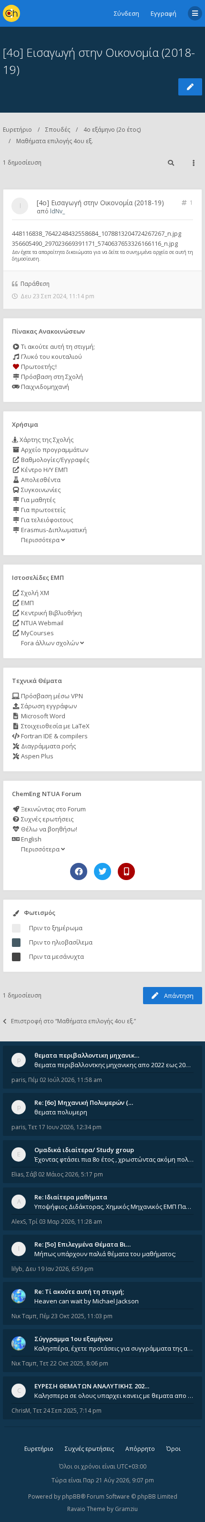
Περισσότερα (40, 539)
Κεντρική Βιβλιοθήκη (51, 613)
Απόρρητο (140, 1449)
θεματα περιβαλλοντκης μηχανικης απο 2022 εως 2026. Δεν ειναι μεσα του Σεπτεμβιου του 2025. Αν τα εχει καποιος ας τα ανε (114, 1064)
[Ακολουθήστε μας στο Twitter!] (102, 871)
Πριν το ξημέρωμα (55, 928)
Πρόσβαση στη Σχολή (51, 376)
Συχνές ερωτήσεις (46, 819)
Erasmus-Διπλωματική (53, 529)
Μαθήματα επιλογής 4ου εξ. (54, 141)
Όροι (173, 1449)
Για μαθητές (37, 499)
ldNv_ (57, 211)
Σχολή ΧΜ (34, 592)
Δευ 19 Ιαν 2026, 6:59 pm (59, 1269)
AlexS (18, 1222)
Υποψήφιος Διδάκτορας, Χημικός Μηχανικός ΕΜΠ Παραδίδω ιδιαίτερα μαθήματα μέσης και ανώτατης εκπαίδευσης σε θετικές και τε (114, 1206)
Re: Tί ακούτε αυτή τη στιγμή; (79, 1291)
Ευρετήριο (17, 130)
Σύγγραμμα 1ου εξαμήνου (73, 1338)
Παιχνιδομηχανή (44, 386)
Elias (17, 1174)
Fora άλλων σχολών (50, 643)
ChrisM (20, 1411)
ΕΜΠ (27, 602)
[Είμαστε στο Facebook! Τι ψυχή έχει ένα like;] (78, 871)
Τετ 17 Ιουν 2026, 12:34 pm (65, 1127)
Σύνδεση (126, 13)
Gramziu (126, 1509)
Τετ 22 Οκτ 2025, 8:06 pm (74, 1363)
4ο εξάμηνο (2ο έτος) (112, 130)
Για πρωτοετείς (42, 509)
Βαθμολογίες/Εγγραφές (54, 459)
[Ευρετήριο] (11, 13)
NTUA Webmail (41, 623)
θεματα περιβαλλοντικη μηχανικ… (86, 1055)
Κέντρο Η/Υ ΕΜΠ (44, 469)
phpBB (71, 1496)
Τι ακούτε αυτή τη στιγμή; (57, 346)
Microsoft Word (42, 716)
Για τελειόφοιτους (46, 519)
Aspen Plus (36, 756)
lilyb (16, 1269)
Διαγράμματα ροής (48, 746)
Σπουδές (57, 130)
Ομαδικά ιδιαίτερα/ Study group (84, 1149)
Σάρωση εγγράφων (48, 706)
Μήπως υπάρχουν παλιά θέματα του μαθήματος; (105, 1253)
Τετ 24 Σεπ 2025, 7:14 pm (67, 1411)
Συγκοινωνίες (40, 489)
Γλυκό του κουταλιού (51, 356)
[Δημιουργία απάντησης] (190, 86)
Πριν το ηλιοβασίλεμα (60, 942)
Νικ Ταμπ (24, 1316)
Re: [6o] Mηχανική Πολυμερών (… (83, 1102)
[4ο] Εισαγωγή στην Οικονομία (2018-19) (100, 202)
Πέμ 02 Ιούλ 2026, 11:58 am (65, 1080)
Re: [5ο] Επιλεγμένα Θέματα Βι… (82, 1244)
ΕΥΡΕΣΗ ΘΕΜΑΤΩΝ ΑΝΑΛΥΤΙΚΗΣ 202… (91, 1386)
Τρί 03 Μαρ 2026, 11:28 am (65, 1222)
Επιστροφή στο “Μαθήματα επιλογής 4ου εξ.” (73, 1021)
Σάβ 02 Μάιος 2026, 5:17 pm (64, 1174)
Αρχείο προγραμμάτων (54, 449)
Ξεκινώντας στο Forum (53, 809)
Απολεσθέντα (40, 479)
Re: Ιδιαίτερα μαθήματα (70, 1197)
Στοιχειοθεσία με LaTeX (55, 726)
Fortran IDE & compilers (54, 736)
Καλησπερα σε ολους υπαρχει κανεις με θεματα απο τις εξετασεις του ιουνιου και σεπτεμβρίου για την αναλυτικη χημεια (114, 1395)
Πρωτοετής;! (38, 366)
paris (18, 1080)
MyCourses (37, 633)
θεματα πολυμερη (60, 1112)
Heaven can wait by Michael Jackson (86, 1301)
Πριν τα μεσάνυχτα (56, 956)
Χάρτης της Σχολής (45, 439)
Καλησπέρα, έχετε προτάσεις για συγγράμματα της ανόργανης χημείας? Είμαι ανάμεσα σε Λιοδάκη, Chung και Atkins (114, 1348)
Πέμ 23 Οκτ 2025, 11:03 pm (76, 1316)
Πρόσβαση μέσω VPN (51, 696)
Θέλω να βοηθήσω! (48, 829)
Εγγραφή (163, 13)
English (30, 839)
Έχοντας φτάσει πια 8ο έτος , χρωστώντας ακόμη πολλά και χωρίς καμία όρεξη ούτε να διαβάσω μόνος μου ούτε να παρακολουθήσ (114, 1159)
